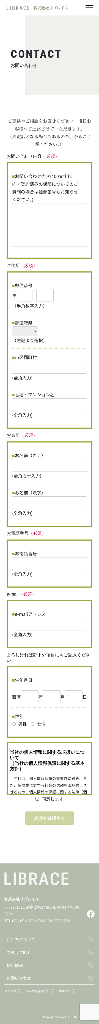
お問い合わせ (19, 978)
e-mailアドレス (30, 614)
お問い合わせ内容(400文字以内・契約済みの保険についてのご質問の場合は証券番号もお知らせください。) (45, 188)
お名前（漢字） (30, 492)
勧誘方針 (65, 991)
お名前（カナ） (30, 455)
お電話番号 (26, 553)
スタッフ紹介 (19, 952)
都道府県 (23, 322)
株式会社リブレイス (21, 899)
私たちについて (21, 939)
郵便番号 (23, 285)
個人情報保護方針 (38, 991)
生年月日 (23, 680)
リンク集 (10, 991)
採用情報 (15, 965)
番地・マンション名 (34, 394)
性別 (19, 716)
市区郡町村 (26, 357)
